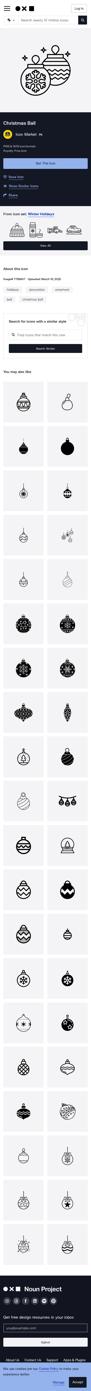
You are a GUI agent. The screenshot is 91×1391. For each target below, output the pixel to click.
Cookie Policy (49, 1369)
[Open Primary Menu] (7, 9)
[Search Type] (11, 20)
